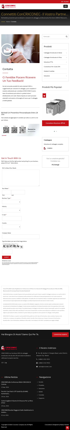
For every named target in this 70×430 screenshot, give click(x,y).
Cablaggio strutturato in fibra (53, 57)
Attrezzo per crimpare (43, 318)
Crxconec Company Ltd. (19, 424)
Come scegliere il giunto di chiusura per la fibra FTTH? (17, 402)
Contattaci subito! (60, 334)
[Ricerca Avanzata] (67, 428)
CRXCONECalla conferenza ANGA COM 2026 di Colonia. (16, 383)
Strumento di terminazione (54, 318)
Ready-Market (64, 424)
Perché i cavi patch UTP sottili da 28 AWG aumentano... (14, 393)
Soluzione (47, 76)
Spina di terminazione (42, 316)
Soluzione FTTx (48, 62)
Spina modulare (51, 316)
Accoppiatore (18, 318)
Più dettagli (55, 165)
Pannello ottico (6, 320)
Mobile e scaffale (49, 71)
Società (41, 382)
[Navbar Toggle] (65, 6)
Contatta (13, 21)
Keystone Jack (58, 316)
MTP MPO (40, 320)
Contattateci (46, 320)
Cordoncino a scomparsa (8, 318)
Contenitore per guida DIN (52, 66)
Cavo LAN (35, 316)
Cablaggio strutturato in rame (53, 53)
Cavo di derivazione (14, 320)
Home (8, 21)
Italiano (66, 1)
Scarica (49, 148)
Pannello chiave (34, 318)
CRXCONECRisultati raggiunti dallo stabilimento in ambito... (17, 411)
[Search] (67, 36)
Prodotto (41, 385)
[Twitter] (4, 363)
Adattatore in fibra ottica (25, 320)
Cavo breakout (34, 320)
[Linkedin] (6, 363)
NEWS (41, 391)
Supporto (41, 398)
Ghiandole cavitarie (25, 318)
